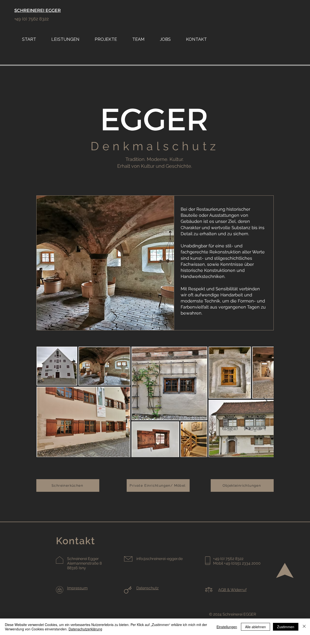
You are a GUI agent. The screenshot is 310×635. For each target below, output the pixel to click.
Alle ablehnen (255, 626)
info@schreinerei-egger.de (159, 558)
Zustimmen (285, 626)
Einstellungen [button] (227, 626)
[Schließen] (304, 626)
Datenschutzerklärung (85, 629)
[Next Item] (265, 401)
